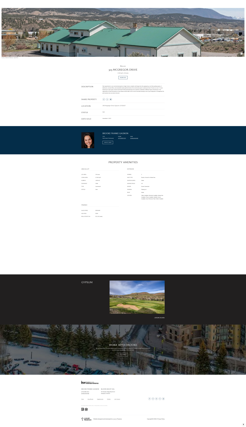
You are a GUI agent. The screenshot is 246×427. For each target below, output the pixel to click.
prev (6, 53)
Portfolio (109, 399)
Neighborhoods (100, 399)
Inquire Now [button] (123, 77)
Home (82, 399)
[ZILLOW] (163, 398)
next (9, 53)
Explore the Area (160, 317)
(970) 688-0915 (122, 138)
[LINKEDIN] (156, 398)
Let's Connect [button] (123, 354)
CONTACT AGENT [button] (108, 142)
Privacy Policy (161, 419)
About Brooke (90, 399)
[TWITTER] (160, 398)
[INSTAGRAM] (153, 398)
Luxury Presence (117, 419)
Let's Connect (117, 399)
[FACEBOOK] (149, 398)
